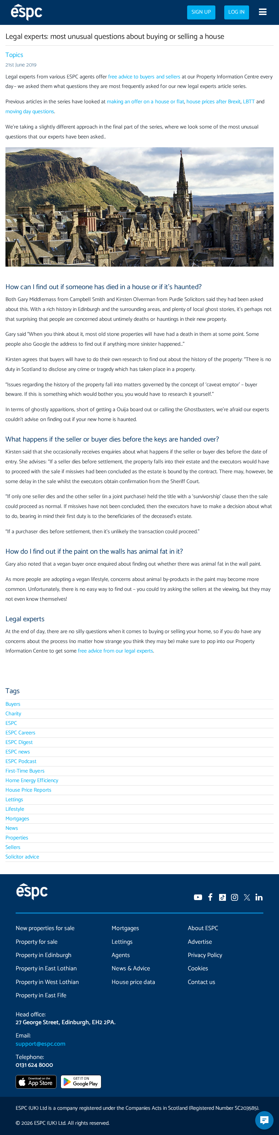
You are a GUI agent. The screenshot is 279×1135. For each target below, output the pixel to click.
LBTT (249, 101)
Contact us (201, 982)
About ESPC (203, 928)
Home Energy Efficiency (31, 780)
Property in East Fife (41, 995)
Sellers (12, 847)
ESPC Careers (20, 732)
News (11, 828)
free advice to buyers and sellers (144, 76)
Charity (13, 713)
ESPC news (17, 752)
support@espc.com (40, 1044)
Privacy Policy (205, 955)
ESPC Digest (19, 742)
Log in (236, 12)
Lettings (14, 799)
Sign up (201, 12)
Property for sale (37, 942)
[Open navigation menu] (262, 12)
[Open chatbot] (264, 1120)
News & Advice (131, 969)
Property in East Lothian (46, 969)
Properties (16, 837)
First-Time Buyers (24, 771)
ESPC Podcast (20, 761)
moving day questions (29, 111)
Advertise (200, 942)
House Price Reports (28, 790)
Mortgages (17, 818)
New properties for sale (45, 928)
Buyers (12, 704)
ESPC (11, 723)
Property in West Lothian (47, 982)
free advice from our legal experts (115, 651)
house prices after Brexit (213, 101)
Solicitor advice (22, 857)
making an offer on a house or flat (145, 101)
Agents (121, 955)
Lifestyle (14, 809)
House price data (133, 982)
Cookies (198, 969)
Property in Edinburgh (43, 955)
